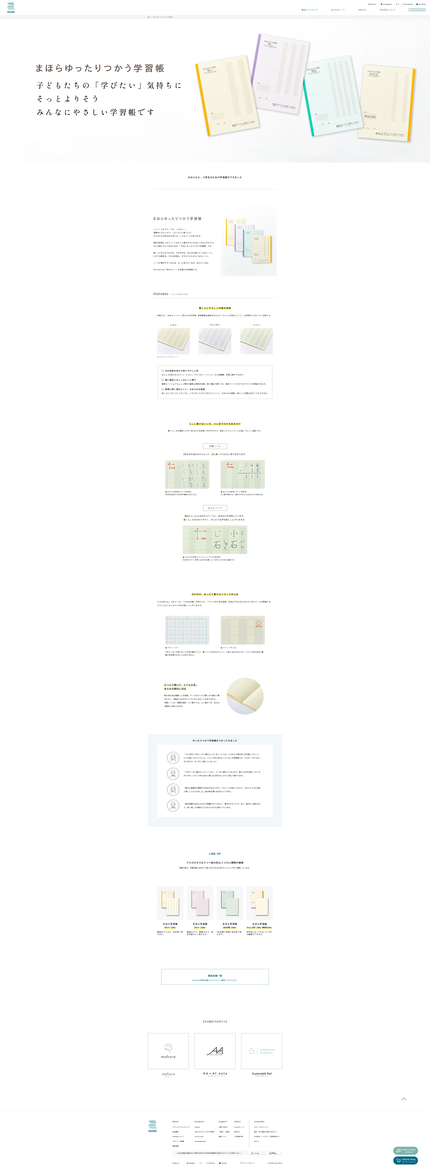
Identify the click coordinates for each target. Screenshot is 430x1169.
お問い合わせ (223, 1127)
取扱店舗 (175, 1146)
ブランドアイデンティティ (181, 1127)
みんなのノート (338, 9)
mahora (197, 1127)
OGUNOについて (178, 1136)
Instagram (387, 4)
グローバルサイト (260, 1127)
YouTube (422, 4)
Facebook (408, 4)
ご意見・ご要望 (224, 1132)
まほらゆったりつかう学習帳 (204, 1132)
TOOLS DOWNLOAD (417, 10)
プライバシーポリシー (247, 1163)
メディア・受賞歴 (178, 1141)
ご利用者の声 (238, 1136)
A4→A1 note (199, 1136)
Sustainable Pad (200, 1141)
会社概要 (175, 1132)
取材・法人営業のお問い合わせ (264, 1132)
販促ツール (222, 1136)
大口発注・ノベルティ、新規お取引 (266, 1136)
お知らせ (362, 9)
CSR (255, 1141)
